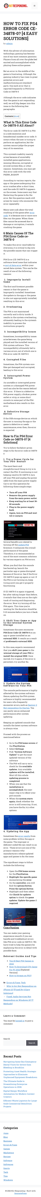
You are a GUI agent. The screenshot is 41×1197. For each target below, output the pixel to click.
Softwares (8, 1164)
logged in (19, 1020)
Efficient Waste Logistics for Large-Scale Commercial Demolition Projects (20, 1103)
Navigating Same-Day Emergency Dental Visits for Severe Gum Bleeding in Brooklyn (19, 1064)
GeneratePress (20, 1193)
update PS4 (23, 544)
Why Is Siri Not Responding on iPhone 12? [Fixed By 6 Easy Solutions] (19, 989)
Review (7, 1156)
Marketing (8, 1152)
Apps (5, 1133)
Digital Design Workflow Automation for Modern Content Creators (19, 1094)
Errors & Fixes (13, 982)
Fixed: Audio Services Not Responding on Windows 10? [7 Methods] (18, 1000)
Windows (8, 1180)
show (16, 116)
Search (6, 1038)
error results (24, 836)
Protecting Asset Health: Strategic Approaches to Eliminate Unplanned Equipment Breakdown (20, 1074)
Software (7, 1160)
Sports (6, 1168)
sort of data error (13, 265)
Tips (5, 1176)
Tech (23, 982)
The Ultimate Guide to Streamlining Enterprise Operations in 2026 (15, 1084)
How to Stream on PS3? (20, 975)
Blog (5, 1137)
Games (6, 1148)
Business (7, 1141)
